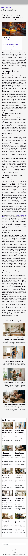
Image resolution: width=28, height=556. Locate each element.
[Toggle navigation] (2, 2)
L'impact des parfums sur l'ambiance (10, 42)
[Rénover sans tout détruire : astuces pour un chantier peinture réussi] (14, 352)
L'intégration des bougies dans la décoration (12, 49)
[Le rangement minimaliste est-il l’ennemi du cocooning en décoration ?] (14, 329)
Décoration (8, 7)
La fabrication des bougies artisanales (10, 44)
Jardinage (14, 549)
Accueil (2, 7)
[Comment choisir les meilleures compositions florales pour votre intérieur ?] (7, 470)
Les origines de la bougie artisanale (10, 39)
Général (14, 552)
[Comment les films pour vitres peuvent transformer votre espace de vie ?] (20, 493)
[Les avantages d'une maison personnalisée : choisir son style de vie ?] (20, 516)
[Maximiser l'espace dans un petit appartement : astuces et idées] (7, 493)
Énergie (14, 550)
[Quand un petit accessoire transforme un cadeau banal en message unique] (14, 396)
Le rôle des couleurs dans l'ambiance (10, 46)
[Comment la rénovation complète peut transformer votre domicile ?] (20, 470)
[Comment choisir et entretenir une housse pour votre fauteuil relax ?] (7, 516)
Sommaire (7, 37)
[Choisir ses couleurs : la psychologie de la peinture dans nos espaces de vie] (14, 374)
